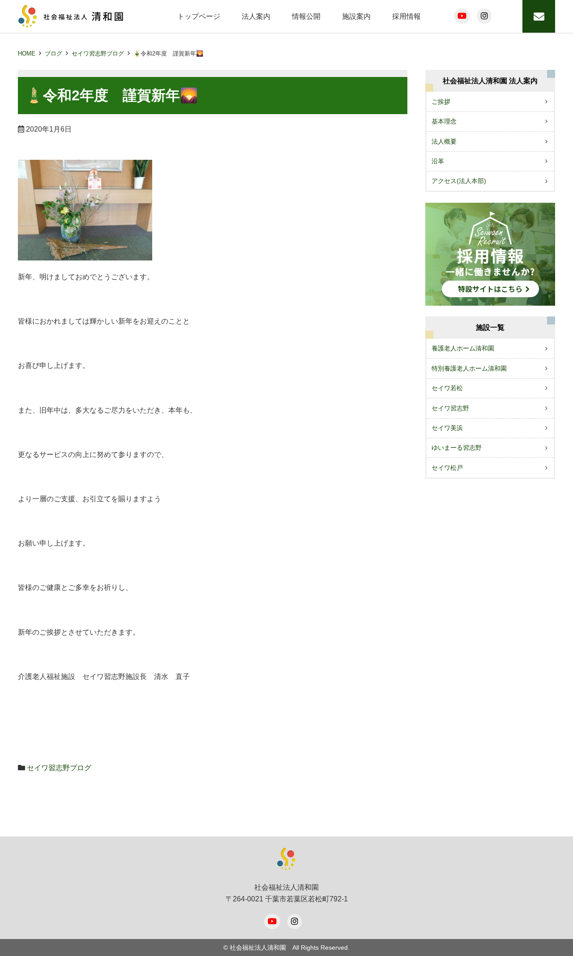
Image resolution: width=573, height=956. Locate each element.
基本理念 (444, 121)
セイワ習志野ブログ (98, 53)
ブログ (53, 53)
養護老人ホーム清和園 (463, 348)
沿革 (438, 161)
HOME (26, 53)
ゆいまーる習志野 (457, 447)
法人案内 (256, 16)
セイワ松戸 (447, 467)
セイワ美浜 (447, 427)
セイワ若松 (447, 388)
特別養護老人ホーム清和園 (469, 368)
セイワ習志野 (450, 408)
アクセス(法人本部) (459, 180)
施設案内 (356, 16)
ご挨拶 (441, 101)
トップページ (198, 16)
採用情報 (406, 16)
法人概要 (444, 141)
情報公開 (306, 16)
